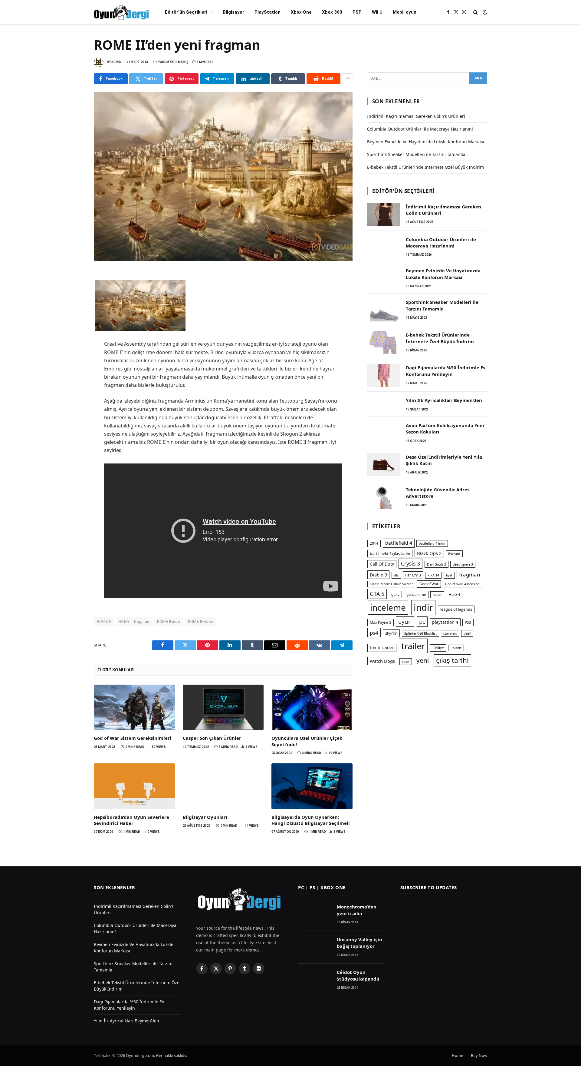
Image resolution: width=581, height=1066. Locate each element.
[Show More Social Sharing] (347, 78)
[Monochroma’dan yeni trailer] (314, 914)
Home (457, 1055)
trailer (413, 646)
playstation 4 (445, 622)
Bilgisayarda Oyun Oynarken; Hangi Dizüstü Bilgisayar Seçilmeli (310, 820)
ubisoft (456, 648)
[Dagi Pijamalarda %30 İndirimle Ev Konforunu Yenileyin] (383, 375)
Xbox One (301, 12)
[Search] (475, 12)
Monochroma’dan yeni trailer (356, 910)
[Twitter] (73, 291)
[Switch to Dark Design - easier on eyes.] (484, 12)
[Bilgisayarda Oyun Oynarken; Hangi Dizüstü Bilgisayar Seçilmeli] (312, 786)
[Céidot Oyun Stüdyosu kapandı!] (314, 979)
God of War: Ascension (462, 584)
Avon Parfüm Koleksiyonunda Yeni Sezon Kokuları (445, 428)
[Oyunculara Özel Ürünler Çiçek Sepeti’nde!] (312, 707)
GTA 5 (377, 593)
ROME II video (200, 621)
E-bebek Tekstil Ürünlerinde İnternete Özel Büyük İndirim (425, 167)
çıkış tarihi (452, 660)
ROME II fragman (134, 621)
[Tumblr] (73, 358)
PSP (357, 12)
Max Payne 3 (380, 622)
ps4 (374, 632)
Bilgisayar (233, 12)
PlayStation (267, 12)
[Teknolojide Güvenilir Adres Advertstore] (383, 497)
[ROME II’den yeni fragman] (223, 176)
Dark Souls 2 (436, 564)
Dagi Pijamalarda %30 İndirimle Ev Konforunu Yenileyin (446, 370)
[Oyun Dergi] (121, 12)
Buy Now (479, 1055)
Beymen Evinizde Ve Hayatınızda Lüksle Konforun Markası (425, 141)
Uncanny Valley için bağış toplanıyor (359, 942)
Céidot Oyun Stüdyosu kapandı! (358, 975)
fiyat (449, 575)
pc (422, 621)
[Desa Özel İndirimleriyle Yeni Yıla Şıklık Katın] (383, 464)
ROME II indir (168, 621)
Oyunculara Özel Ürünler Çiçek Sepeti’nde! (306, 741)
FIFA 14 (433, 575)
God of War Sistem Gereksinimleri (132, 738)
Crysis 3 (410, 563)
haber (437, 595)
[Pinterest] (73, 318)
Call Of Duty (382, 564)
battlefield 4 (398, 543)
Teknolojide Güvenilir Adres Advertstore (437, 493)
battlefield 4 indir (432, 543)
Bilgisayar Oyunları (205, 817)
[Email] (73, 344)
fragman (469, 574)
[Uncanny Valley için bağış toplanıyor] (314, 947)
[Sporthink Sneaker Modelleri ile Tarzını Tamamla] (383, 309)
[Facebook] (73, 278)
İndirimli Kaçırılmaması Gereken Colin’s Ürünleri (416, 116)
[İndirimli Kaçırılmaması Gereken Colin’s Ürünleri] (383, 214)
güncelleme (416, 594)
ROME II (104, 621)
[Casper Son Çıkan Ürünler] (223, 707)
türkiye (438, 647)
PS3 (468, 622)
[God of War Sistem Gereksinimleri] (134, 707)
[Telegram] (73, 331)
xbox (405, 661)
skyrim (391, 633)
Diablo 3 (378, 575)
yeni (422, 660)
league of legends (456, 609)
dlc (396, 575)
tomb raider (382, 647)
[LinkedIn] (73, 305)
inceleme (388, 607)
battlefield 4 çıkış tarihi (390, 553)
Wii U (377, 12)
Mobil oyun (404, 12)
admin (116, 62)
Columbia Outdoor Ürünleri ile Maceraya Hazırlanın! (420, 129)
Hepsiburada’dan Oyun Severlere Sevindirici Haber (131, 820)
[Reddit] (73, 371)
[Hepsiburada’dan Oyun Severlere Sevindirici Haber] (134, 786)
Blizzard (454, 554)
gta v (395, 594)
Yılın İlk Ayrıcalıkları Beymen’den (444, 400)
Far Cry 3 (413, 575)
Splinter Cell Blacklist (420, 633)
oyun (405, 621)
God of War (428, 583)
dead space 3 (463, 564)
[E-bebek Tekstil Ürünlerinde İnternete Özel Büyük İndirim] (383, 342)
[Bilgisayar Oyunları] (223, 786)
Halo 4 (454, 594)
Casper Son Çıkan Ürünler (212, 738)
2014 (374, 543)
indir (423, 607)
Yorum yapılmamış (173, 62)
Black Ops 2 (429, 553)
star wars (450, 633)
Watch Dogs (382, 661)
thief (467, 633)
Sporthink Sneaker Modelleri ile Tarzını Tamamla (416, 154)
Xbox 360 (332, 12)
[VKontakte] (73, 384)
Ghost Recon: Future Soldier (391, 584)
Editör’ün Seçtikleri (186, 12)
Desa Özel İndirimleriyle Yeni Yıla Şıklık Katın (444, 460)
